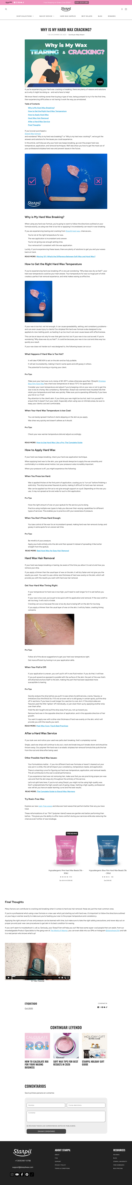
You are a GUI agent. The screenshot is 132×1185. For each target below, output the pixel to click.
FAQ (56, 1158)
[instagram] (17, 2)
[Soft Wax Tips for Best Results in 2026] (66, 1045)
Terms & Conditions (62, 1168)
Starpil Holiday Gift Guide (93, 1063)
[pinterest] (19, 2)
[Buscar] (6, 9)
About (57, 1154)
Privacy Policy (60, 1165)
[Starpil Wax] (66, 9)
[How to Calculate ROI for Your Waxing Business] (37, 1045)
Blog (115, 1158)
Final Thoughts (34, 125)
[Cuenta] (122, 9)
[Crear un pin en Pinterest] (102, 1007)
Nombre (31, 1105)
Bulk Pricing (118, 1168)
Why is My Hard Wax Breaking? (41, 108)
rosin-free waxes (45, 806)
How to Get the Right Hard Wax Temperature (47, 111)
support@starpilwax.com (22, 1167)
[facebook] (15, 2)
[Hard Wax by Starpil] (66, 301)
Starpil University (120, 1161)
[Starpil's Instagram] (12, 1174)
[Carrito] (126, 9)
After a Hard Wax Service (39, 121)
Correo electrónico (77, 1105)
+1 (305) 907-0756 (23, 1161)
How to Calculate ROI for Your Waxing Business (36, 1064)
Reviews (116, 1154)
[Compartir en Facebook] (98, 1007)
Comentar (32, 1113)
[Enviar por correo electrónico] (104, 1007)
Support (58, 1161)
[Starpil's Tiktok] (32, 1174)
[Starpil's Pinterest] (27, 1174)
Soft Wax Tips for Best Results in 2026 (65, 1063)
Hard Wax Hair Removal (38, 118)
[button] (106, 1007)
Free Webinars (118, 1165)
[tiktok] (23, 2)
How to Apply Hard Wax (38, 115)
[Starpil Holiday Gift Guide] (94, 1045)
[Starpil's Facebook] (22, 1174)
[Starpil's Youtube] (17, 1174)
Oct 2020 (29, 1008)
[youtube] (21, 2)
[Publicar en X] (100, 1007)
